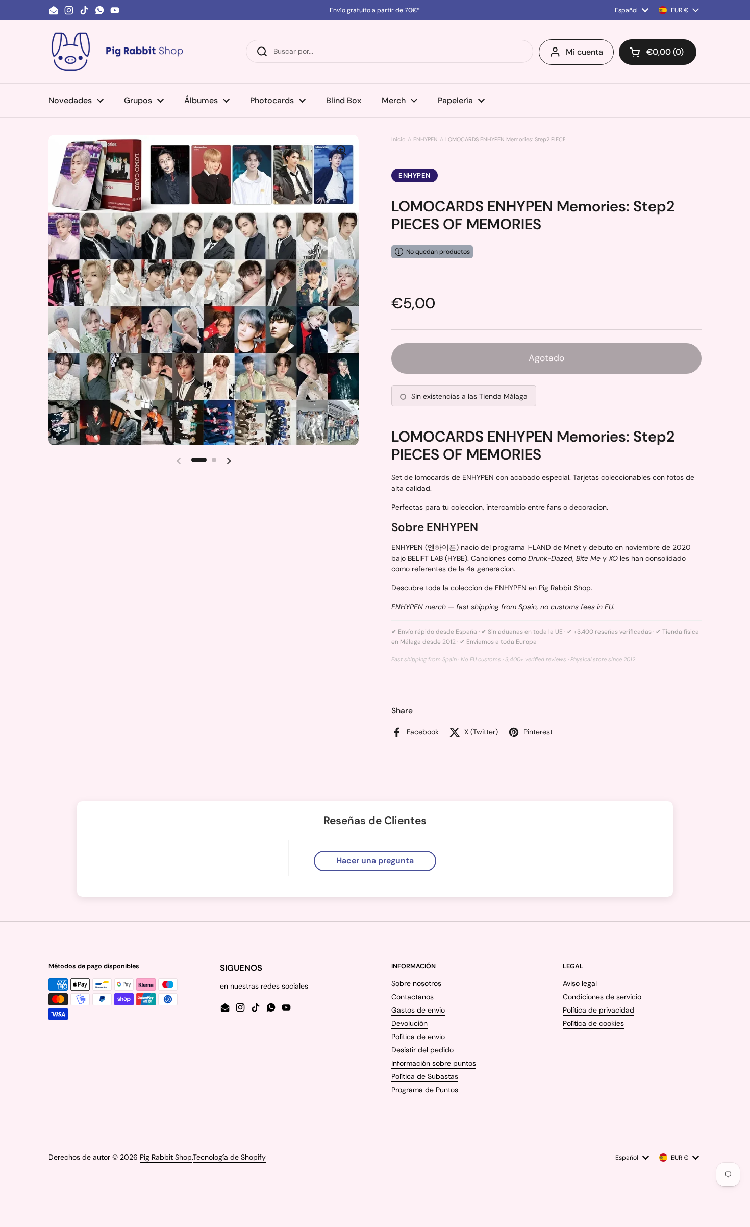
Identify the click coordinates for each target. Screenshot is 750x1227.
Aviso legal (580, 983)
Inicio (398, 139)
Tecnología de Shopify (229, 1157)
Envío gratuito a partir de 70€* (375, 10)
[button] (657, 52)
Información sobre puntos (433, 1063)
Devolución (409, 1023)
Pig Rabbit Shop (166, 1157)
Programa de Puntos (424, 1089)
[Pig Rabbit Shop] (116, 52)
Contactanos (412, 996)
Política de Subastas (424, 1076)
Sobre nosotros (416, 983)
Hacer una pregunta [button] (375, 860)
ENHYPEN (425, 139)
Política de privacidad (598, 1010)
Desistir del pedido (422, 1049)
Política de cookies (593, 1023)
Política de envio (418, 1036)
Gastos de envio (418, 1010)
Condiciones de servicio (602, 996)
